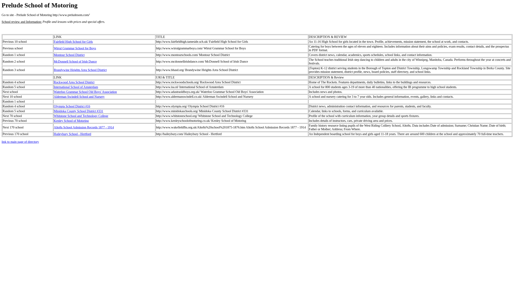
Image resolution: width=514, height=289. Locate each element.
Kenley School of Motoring (71, 120)
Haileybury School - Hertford (72, 134)
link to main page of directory (20, 141)
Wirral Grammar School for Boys (75, 48)
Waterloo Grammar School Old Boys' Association (85, 92)
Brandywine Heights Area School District (80, 70)
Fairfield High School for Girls (73, 41)
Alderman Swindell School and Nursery (79, 96)
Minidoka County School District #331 (78, 111)
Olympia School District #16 (72, 106)
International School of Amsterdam (76, 87)
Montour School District (69, 55)
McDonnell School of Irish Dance (75, 61)
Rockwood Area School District (74, 82)
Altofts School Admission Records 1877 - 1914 (84, 127)
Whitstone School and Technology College (81, 116)
